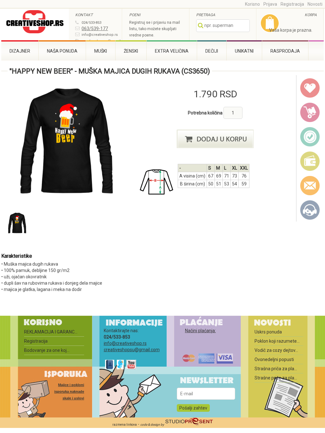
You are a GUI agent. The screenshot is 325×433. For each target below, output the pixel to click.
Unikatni (244, 51)
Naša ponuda (62, 51)
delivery (310, 112)
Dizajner (20, 51)
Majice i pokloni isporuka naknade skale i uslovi (69, 391)
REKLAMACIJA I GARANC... (50, 331)
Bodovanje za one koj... (47, 350)
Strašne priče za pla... (276, 377)
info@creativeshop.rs (100, 35)
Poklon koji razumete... (277, 341)
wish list (310, 88)
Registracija (292, 4)
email (310, 186)
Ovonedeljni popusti (274, 359)
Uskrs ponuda (268, 331)
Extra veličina (172, 51)
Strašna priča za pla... (276, 368)
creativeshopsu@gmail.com (132, 349)
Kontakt (310, 210)
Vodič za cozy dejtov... (276, 350)
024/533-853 (91, 23)
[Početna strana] (35, 22)
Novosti (315, 4)
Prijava (270, 4)
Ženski (131, 51)
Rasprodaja (285, 51)
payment (310, 161)
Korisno (252, 4)
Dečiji (211, 51)
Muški (100, 51)
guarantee (310, 137)
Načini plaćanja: (200, 330)
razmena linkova (124, 424)
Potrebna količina (205, 112)
